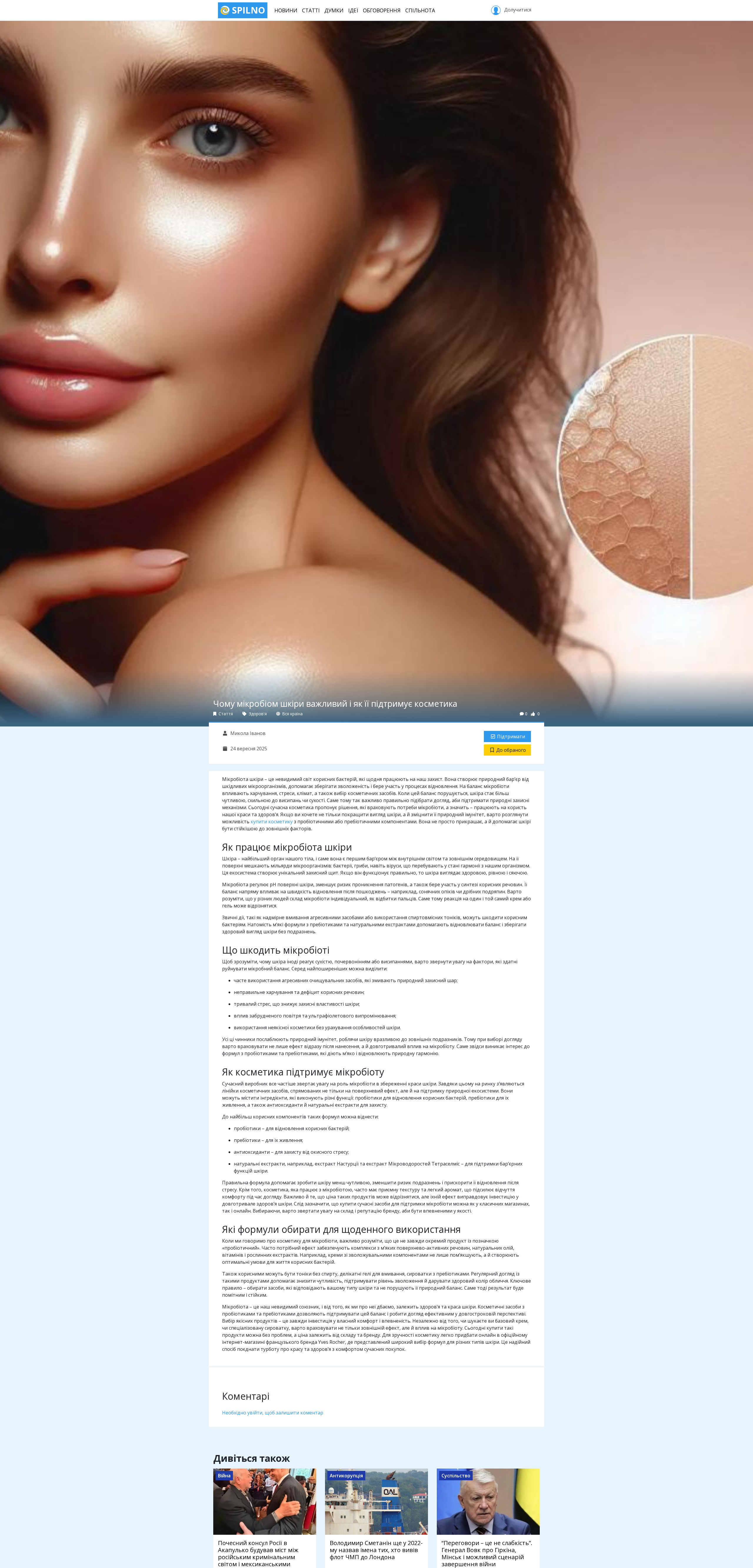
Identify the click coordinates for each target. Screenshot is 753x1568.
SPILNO (247, 10)
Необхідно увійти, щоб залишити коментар (272, 1412)
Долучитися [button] (517, 9)
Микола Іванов (247, 733)
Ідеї (353, 10)
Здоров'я (257, 713)
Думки (334, 10)
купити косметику (272, 821)
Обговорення (382, 10)
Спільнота (420, 10)
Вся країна (292, 713)
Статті (311, 10)
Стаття (225, 713)
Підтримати (511, 736)
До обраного (511, 750)
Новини (285, 10)
